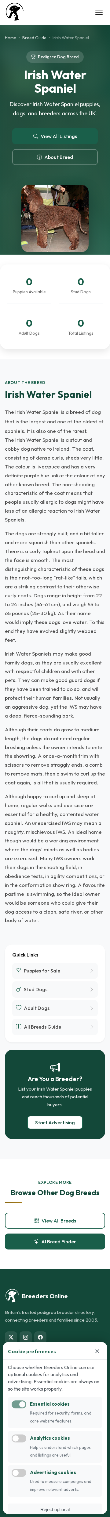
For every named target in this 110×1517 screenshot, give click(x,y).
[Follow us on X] (11, 1337)
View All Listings (59, 136)
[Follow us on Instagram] (26, 1337)
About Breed (58, 157)
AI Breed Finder (58, 1241)
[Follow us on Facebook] (40, 1337)
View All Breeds (59, 1221)
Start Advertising (55, 1122)
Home (10, 37)
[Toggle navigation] (99, 12)
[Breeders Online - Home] (14, 12)
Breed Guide (34, 37)
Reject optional (55, 1509)
